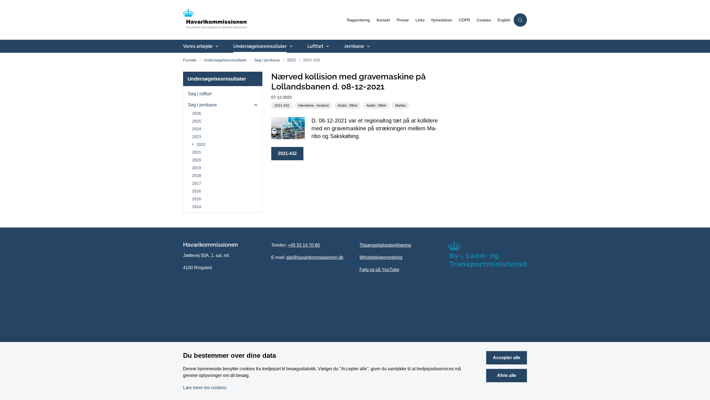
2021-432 (287, 153)
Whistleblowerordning (380, 257)
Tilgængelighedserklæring (385, 245)
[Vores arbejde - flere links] (216, 46)
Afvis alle (506, 375)
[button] (254, 105)
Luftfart (315, 46)
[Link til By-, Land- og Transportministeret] (487, 254)
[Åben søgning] (520, 20)
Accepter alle (506, 357)
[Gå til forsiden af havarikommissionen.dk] (263, 20)
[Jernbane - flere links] (367, 46)
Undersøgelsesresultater (260, 46)
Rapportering (358, 20)
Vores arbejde (198, 46)
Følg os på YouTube (379, 269)
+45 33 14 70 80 (304, 245)
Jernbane (354, 46)
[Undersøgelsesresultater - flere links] (290, 46)
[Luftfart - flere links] (327, 46)
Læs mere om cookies (204, 387)
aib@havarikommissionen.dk (314, 257)
